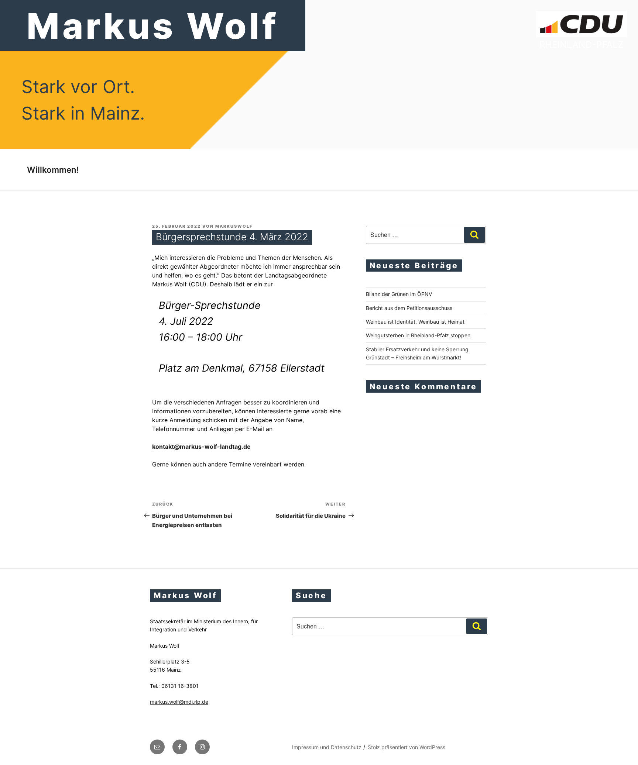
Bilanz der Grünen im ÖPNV (399, 294)
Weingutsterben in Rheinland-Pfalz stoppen (418, 335)
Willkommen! (53, 170)
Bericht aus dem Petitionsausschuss (409, 308)
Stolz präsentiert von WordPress (406, 747)
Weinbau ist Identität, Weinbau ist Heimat (415, 321)
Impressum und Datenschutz (326, 747)
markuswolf (234, 226)
